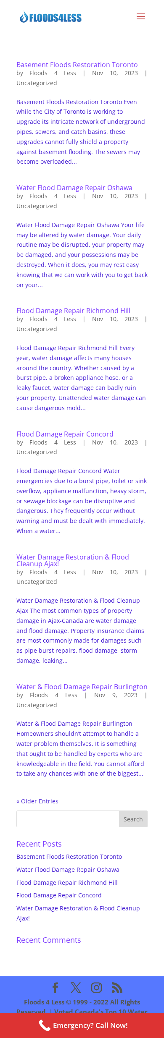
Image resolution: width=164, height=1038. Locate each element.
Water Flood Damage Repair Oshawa (74, 187)
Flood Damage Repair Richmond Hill (73, 310)
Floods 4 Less (52, 73)
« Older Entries (37, 801)
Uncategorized (36, 83)
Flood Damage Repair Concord (65, 434)
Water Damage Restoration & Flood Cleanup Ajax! (72, 560)
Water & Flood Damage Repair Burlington (82, 686)
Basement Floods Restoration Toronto (77, 64)
